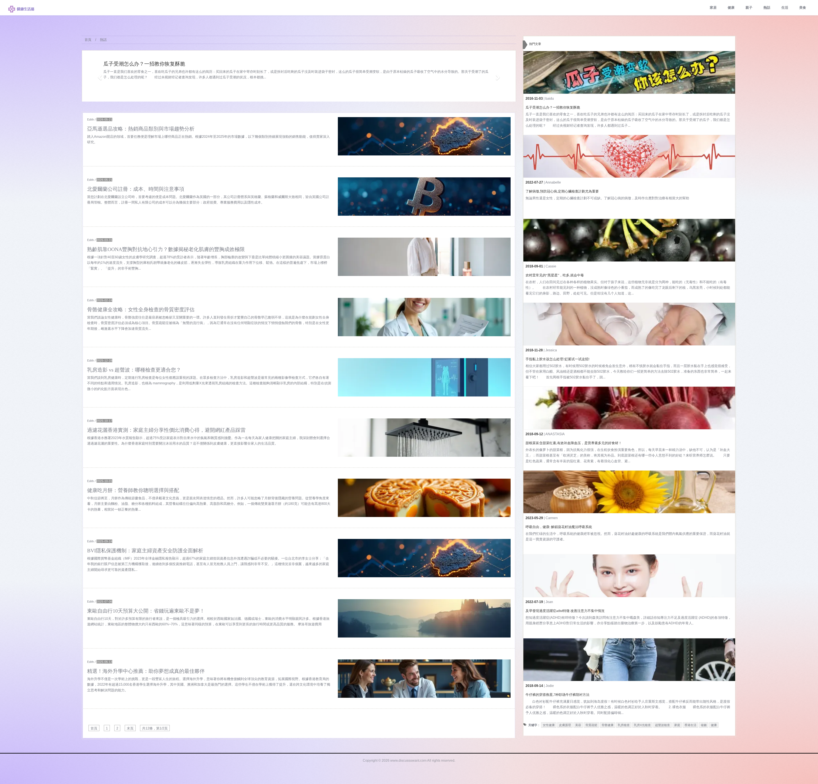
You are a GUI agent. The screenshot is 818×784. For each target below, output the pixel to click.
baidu (549, 98)
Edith (90, 119)
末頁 (130, 728)
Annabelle (553, 182)
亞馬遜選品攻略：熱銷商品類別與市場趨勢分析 (140, 129)
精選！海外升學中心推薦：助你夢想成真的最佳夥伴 (146, 671)
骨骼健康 (608, 725)
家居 (713, 7)
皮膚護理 (565, 725)
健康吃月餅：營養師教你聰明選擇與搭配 (133, 490)
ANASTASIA (555, 434)
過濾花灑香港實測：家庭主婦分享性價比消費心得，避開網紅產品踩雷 (166, 430)
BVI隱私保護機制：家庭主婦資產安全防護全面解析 (145, 550)
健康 (731, 7)
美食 (802, 7)
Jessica (551, 350)
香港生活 (690, 725)
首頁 (88, 40)
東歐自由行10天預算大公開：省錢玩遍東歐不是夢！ (146, 611)
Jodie (550, 686)
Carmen (552, 518)
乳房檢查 (624, 725)
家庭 (677, 725)
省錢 (704, 725)
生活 (784, 7)
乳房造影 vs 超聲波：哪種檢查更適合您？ (134, 370)
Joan (549, 602)
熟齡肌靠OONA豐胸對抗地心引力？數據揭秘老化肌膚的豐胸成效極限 (166, 249)
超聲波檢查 (662, 725)
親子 (749, 7)
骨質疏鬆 (591, 725)
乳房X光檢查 (642, 725)
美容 (578, 725)
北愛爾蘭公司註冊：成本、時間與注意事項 (135, 189)
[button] (99, 76)
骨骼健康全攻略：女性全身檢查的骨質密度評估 (140, 309)
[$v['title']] (424, 136)
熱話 (766, 7)
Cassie (551, 266)
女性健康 (549, 725)
